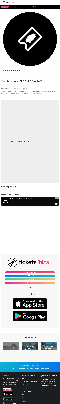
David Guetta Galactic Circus (29, 381)
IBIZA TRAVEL (30, 282)
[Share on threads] (31, 293)
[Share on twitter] (28, 293)
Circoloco (24, 401)
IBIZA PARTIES (30, 279)
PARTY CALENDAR (30, 272)
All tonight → (54, 6)
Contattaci (7, 389)
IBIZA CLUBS (30, 275)
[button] (56, 2)
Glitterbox (24, 398)
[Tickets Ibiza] (9, 2)
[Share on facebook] (25, 293)
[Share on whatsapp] (34, 293)
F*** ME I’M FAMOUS (27, 391)
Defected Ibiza (26, 385)
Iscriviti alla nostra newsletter (9, 93)
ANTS (23, 394)
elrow (23, 378)
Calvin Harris (25, 388)
